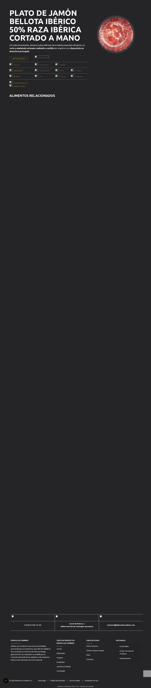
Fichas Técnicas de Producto (127, 652)
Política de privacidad (57, 680)
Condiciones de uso (91, 680)
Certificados (124, 646)
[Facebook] (135, 680)
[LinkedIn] (138, 680)
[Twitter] (129, 680)
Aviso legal (42, 680)
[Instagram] (132, 680)
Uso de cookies (74, 680)
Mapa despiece (125, 658)
